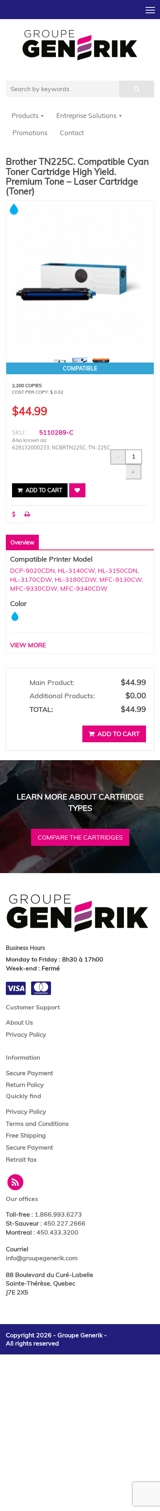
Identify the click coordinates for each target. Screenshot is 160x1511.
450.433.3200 (57, 1232)
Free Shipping (26, 1135)
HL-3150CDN (117, 570)
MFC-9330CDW (33, 588)
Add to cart (43, 490)
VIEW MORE (28, 645)
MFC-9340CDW (84, 588)
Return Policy (25, 1084)
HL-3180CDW (75, 579)
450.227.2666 (64, 1223)
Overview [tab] (22, 542)
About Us (19, 1022)
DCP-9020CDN (32, 570)
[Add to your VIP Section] (77, 490)
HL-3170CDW (31, 579)
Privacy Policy (26, 1034)
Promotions (29, 133)
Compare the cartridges (80, 837)
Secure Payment (29, 1073)
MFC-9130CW (120, 579)
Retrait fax (21, 1159)
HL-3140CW (76, 570)
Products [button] (26, 115)
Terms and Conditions (37, 1123)
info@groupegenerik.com (42, 1258)
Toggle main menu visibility (150, 9)
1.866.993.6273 (58, 1214)
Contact (72, 133)
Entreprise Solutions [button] (87, 115)
